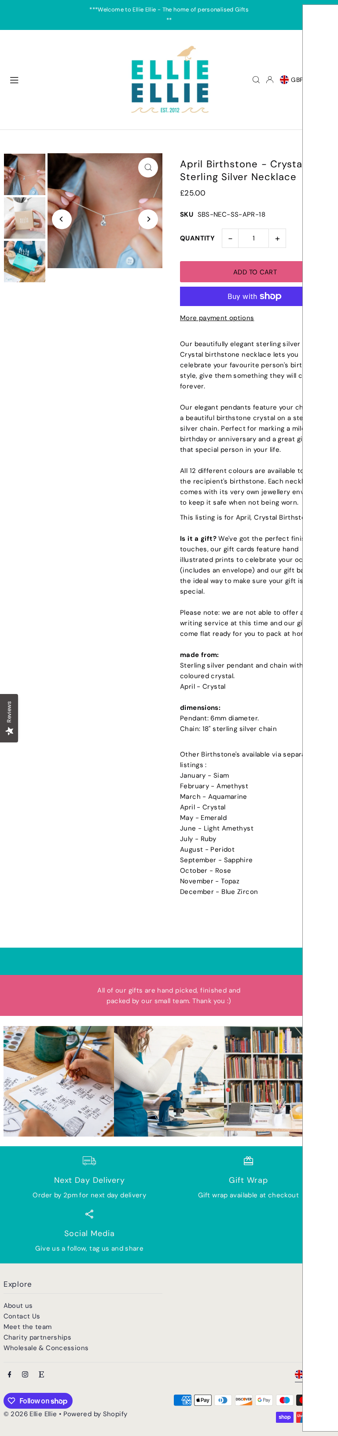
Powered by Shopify (95, 1414)
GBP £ (300, 80)
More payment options (217, 318)
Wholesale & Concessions (46, 1348)
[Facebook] (9, 1375)
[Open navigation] (62, 79)
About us (18, 1305)
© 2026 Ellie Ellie (31, 1414)
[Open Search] (256, 79)
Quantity (197, 238)
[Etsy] (41, 1375)
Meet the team (28, 1326)
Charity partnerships (38, 1337)
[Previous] (62, 219)
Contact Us (22, 1316)
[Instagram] (25, 1375)
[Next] (148, 219)
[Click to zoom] (148, 167)
